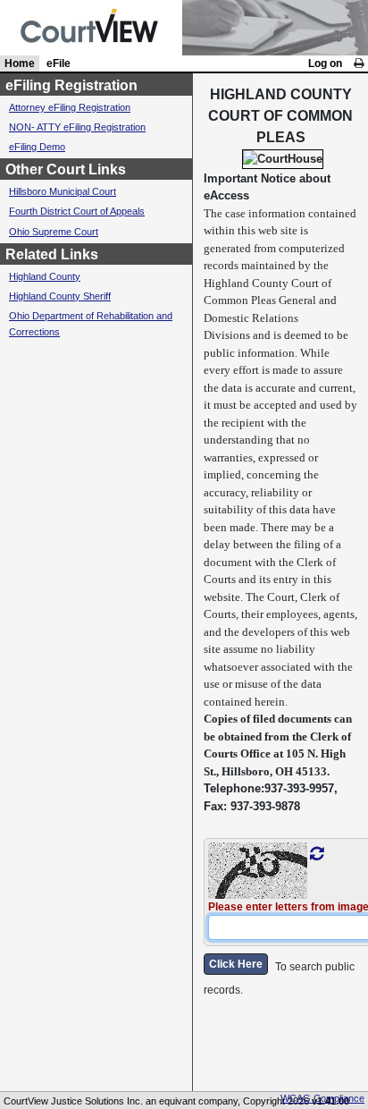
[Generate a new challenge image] (316, 854)
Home (19, 63)
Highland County (44, 276)
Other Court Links (65, 169)
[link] (359, 63)
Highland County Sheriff (60, 296)
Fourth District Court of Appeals (77, 211)
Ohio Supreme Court (53, 231)
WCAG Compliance (322, 1098)
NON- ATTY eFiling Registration (77, 127)
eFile (58, 63)
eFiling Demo (37, 146)
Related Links (51, 254)
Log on (325, 63)
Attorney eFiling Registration (69, 107)
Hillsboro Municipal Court (62, 191)
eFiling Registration (71, 85)
